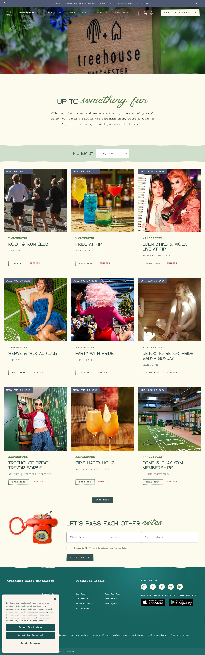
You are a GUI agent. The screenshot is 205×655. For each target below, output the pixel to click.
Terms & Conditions (98, 548)
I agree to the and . (101, 548)
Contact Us (48, 594)
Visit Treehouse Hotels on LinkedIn (180, 587)
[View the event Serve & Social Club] (35, 309)
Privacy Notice (79, 635)
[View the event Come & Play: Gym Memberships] (169, 419)
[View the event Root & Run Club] (35, 200)
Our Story (81, 594)
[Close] (55, 599)
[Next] (196, 3)
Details (35, 264)
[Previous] (5, 3)
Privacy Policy (121, 548)
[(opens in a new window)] (153, 602)
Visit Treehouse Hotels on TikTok (153, 587)
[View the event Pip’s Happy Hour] (102, 419)
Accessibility (100, 635)
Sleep (48, 13)
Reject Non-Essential (31, 635)
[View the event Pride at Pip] (102, 200)
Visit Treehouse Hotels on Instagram (144, 587)
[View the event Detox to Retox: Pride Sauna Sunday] (169, 309)
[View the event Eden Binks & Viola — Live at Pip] (169, 200)
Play (85, 13)
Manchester (26, 13)
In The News (82, 609)
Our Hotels (82, 599)
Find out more (143, 4)
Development (111, 604)
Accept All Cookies (30, 627)
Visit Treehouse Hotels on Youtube (171, 587)
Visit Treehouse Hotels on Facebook (162, 587)
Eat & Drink (67, 13)
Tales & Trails (84, 604)
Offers (115, 13)
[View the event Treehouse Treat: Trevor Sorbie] (35, 419)
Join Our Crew (112, 594)
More (126, 13)
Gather (99, 13)
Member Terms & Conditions (128, 635)
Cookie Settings (157, 635)
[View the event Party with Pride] (102, 309)
